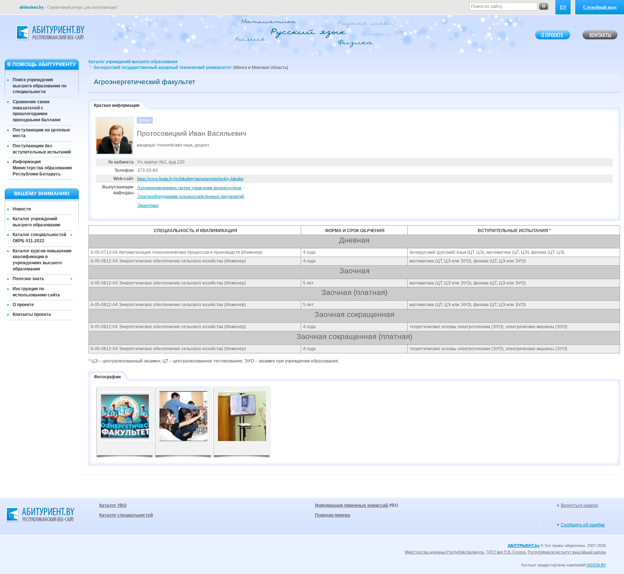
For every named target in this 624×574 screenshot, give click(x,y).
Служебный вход (599, 7)
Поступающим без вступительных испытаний (42, 149)
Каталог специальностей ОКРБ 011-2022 (39, 237)
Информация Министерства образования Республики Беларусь (42, 168)
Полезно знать (28, 278)
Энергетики (147, 205)
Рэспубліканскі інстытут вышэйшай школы (567, 552)
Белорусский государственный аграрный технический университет (163, 67)
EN (563, 7)
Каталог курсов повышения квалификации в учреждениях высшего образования (42, 259)
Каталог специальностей (126, 515)
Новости (22, 209)
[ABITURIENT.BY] (50, 33)
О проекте (23, 304)
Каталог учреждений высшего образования (36, 221)
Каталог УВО (112, 505)
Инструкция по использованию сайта (36, 291)
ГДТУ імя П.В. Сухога (505, 552)
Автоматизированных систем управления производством (189, 187)
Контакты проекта (32, 314)
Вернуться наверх (579, 505)
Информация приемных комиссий (352, 505)
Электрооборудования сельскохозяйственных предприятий (190, 196)
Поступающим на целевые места (41, 133)
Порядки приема (332, 515)
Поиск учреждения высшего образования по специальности (39, 86)
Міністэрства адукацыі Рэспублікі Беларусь (444, 552)
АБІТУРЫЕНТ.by (524, 545)
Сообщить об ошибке (583, 524)
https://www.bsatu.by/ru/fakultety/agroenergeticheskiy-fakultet (190, 178)
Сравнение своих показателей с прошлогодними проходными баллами (36, 110)
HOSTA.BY (596, 565)
